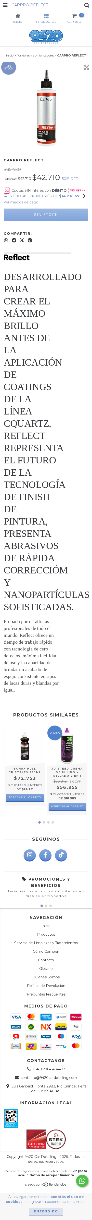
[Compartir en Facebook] (14, 240)
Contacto (46, 960)
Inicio (9, 55)
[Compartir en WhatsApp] (6, 240)
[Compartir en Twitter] (22, 240)
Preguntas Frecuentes (46, 994)
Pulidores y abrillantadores (35, 55)
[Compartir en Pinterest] (30, 240)
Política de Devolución (46, 986)
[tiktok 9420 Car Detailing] (61, 855)
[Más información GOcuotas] (76, 190)
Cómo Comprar (46, 951)
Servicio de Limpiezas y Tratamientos (46, 943)
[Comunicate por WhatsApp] (82, 1181)
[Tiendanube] (46, 1186)
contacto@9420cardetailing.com (49, 1077)
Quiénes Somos (46, 977)
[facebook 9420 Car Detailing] (45, 855)
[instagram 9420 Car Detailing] (30, 855)
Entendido (46, 1211)
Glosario (46, 968)
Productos (46, 934)
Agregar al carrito (67, 806)
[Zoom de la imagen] (86, 67)
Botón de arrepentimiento (52, 1175)
